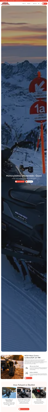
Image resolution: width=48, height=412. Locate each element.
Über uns (24, 3)
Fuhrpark (28, 3)
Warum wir (35, 3)
